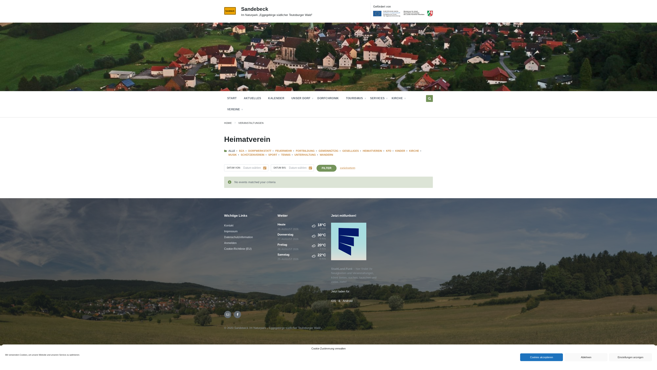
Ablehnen (586, 357)
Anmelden (230, 243)
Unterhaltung (305, 154)
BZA (241, 151)
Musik (232, 154)
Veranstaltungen (250, 123)
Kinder (400, 151)
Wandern (326, 154)
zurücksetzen (347, 167)
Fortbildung (305, 151)
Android (347, 301)
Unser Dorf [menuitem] (300, 98)
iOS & (337, 301)
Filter (326, 168)
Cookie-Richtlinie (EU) (238, 248)
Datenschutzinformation (238, 237)
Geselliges (350, 151)
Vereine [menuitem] (233, 109)
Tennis (286, 154)
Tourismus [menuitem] (354, 98)
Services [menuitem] (377, 98)
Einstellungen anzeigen (630, 357)
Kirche (414, 151)
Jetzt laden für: (340, 291)
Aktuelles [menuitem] (252, 98)
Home (228, 123)
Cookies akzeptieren (541, 357)
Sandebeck (254, 9)
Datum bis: (280, 167)
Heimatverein (372, 151)
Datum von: (234, 167)
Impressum (230, 231)
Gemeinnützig (328, 151)
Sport (272, 154)
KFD (388, 151)
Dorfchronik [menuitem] (328, 98)
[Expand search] (429, 98)
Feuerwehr (283, 151)
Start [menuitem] (232, 98)
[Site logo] (230, 13)
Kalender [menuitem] (276, 98)
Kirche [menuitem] (397, 98)
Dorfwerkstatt (259, 151)
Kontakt (228, 225)
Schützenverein (252, 154)
